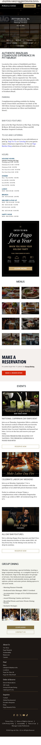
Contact (5, 698)
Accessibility (21, 723)
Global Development (9, 700)
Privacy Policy (9, 721)
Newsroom (6, 655)
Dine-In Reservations (9, 682)
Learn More (20, 627)
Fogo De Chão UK (8, 672)
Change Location (20, 28)
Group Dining (11, 43)
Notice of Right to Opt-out (25, 721)
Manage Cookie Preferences (20, 726)
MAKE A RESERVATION (13, 373)
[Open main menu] (38, 7)
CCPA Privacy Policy (8, 723)
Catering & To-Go (8, 690)
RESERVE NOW (20, 446)
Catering (20, 46)
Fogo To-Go (12, 141)
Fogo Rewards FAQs (9, 707)
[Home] (8, 5)
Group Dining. (30, 366)
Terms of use (32, 723)
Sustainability (7, 652)
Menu (4, 665)
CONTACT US (21, 632)
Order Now (28, 43)
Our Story (6, 647)
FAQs (4, 705)
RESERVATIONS (29, 6)
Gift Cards (6, 685)
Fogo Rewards (7, 650)
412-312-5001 (20, 25)
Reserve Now (20, 551)
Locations (6, 670)
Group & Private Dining (10, 687)
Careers (5, 657)
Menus (18, 40)
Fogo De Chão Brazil (9, 674)
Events (29, 40)
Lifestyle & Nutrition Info (10, 667)
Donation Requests (9, 702)
